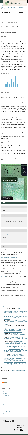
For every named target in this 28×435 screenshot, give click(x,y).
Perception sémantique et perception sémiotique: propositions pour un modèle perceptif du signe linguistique (14, 355)
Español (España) (6, 406)
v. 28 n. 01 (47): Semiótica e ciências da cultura (12, 7)
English (3, 404)
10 (8, 367)
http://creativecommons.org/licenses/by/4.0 (9, 257)
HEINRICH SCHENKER (16, 337)
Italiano (3, 413)
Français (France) (6, 411)
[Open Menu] (1, 1)
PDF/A (4, 202)
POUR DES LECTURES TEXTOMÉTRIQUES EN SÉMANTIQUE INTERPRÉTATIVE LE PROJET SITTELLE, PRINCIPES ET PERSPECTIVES (15, 343)
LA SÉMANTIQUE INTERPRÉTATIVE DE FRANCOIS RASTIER (13, 314)
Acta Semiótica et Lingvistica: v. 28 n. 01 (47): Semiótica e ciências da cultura (15, 338)
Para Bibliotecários (6, 395)
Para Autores (4, 393)
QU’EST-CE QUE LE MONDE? (16, 320)
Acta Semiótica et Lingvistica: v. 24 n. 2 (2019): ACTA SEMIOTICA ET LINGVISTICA (14, 358)
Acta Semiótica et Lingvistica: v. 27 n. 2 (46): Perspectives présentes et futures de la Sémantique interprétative (15, 311)
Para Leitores (4, 391)
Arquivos (7, 5)
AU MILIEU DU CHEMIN (14, 349)
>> (10, 367)
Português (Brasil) (6, 407)
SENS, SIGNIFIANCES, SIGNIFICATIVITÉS (13, 309)
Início (2, 5)
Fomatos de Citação (8, 225)
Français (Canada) (6, 409)
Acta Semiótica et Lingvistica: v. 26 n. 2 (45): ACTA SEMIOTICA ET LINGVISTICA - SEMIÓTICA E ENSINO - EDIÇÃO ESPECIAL (15, 331)
